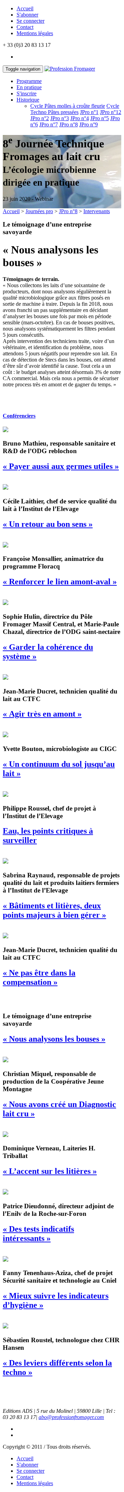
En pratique (29, 87)
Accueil (25, 8)
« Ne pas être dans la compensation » (39, 977)
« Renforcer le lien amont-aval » (60, 581)
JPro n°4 (79, 118)
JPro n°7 (48, 124)
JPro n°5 (99, 118)
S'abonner (27, 15)
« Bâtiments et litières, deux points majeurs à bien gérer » (54, 910)
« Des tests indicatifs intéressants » (38, 1233)
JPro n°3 (59, 118)
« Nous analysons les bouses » (54, 1038)
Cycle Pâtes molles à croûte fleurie (67, 106)
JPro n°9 (88, 124)
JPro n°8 (68, 124)
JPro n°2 (39, 118)
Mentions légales (35, 33)
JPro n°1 (89, 112)
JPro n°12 (110, 112)
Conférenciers (19, 416)
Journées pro (39, 211)
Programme (29, 81)
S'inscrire (27, 93)
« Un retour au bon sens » (48, 524)
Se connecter (30, 21)
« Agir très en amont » (42, 713)
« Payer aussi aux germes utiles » (61, 466)
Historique (28, 100)
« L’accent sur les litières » (50, 1171)
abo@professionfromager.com (71, 1417)
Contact (25, 27)
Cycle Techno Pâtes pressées (74, 109)
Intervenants (96, 211)
